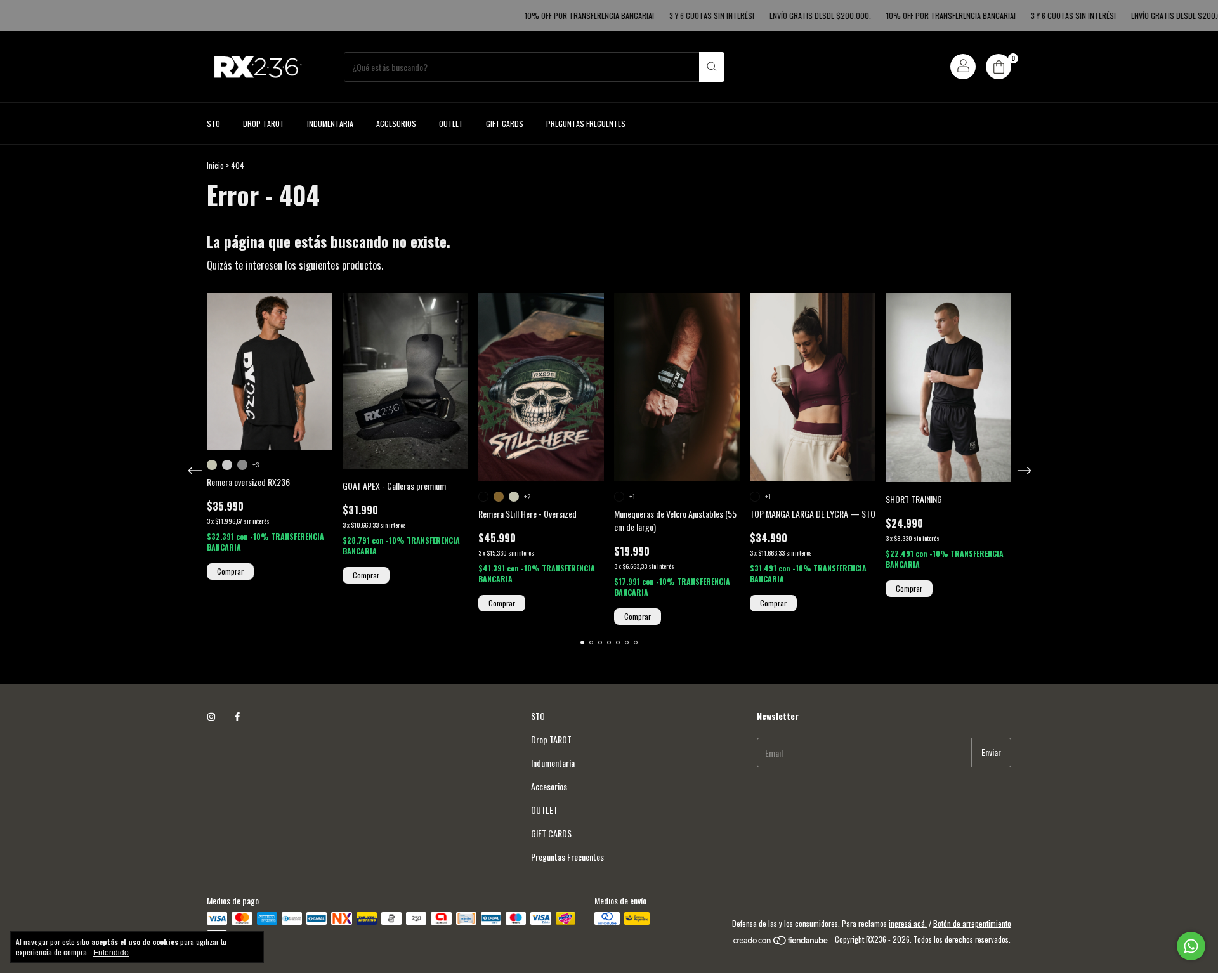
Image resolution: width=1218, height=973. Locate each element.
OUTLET (451, 123)
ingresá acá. (908, 923)
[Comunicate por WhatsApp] (1191, 946)
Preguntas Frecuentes (585, 123)
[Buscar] (711, 67)
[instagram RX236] (211, 715)
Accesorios (396, 123)
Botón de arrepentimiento (972, 923)
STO (213, 123)
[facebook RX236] (237, 715)
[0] (998, 66)
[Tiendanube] (781, 942)
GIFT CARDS (504, 123)
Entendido (111, 952)
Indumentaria (330, 123)
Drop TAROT (263, 123)
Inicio (215, 165)
